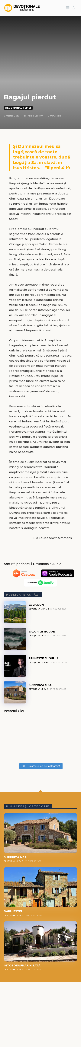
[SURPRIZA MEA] (15, 692)
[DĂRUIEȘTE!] (40, 887)
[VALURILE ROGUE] (15, 639)
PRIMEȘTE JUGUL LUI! (45, 658)
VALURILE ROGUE (42, 631)
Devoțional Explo (39, 636)
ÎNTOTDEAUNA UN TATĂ (22, 965)
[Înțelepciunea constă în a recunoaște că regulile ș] (40, 739)
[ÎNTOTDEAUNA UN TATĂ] (40, 941)
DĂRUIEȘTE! (13, 911)
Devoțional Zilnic (39, 662)
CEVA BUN (36, 605)
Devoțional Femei (18, 108)
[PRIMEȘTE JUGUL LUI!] (15, 666)
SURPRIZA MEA (40, 685)
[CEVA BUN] (15, 612)
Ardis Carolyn (35, 115)
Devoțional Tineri (39, 609)
